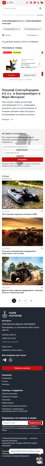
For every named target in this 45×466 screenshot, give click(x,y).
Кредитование (8, 403)
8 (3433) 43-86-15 (9, 335)
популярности (32, 35)
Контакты (6, 384)
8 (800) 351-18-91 (9, 338)
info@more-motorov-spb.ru (12, 350)
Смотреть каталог (22, 368)
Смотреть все (7, 178)
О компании (7, 378)
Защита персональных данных (14, 406)
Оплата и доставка (9, 394)
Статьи (5, 381)
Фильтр (8, 35)
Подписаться (35, 423)
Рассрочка (6, 400)
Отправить (22, 159)
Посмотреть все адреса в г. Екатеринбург (18, 324)
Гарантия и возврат (10, 397)
